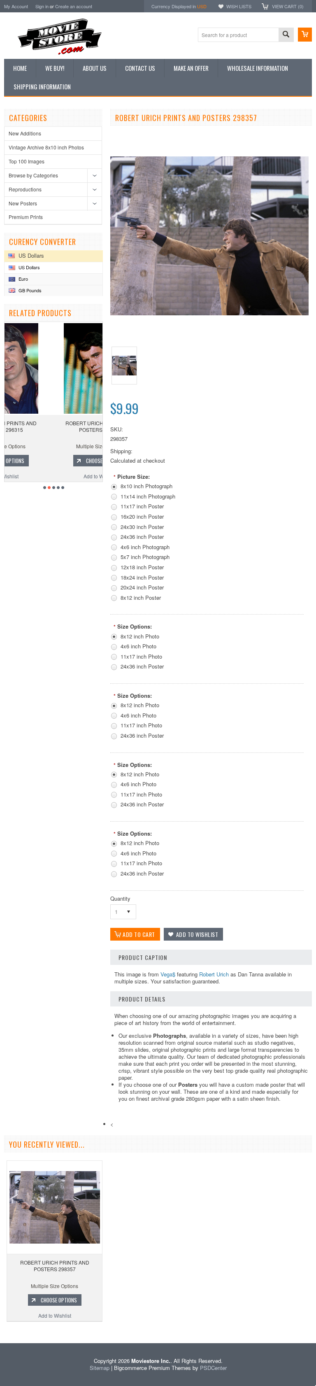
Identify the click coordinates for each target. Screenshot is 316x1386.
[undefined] (209, 313)
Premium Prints (26, 216)
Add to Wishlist (53, 476)
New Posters (23, 203)
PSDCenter (213, 1368)
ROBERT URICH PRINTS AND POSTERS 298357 (54, 1265)
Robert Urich (214, 974)
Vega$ (167, 974)
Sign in (42, 6)
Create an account (73, 6)
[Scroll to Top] (1, 1331)
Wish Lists (238, 6)
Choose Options (58, 461)
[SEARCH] (286, 35)
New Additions (25, 133)
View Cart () (288, 6)
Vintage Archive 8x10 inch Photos (46, 147)
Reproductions (25, 189)
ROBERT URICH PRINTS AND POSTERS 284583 (53, 426)
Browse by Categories (33, 175)
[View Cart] (305, 35)
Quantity (120, 898)
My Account (16, 6)
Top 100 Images (26, 161)
